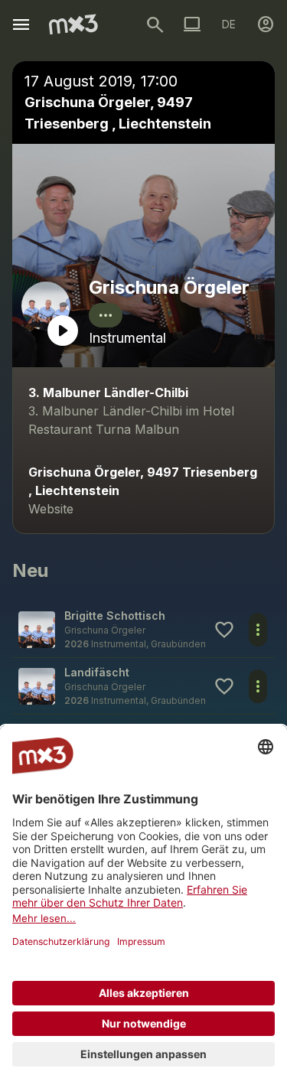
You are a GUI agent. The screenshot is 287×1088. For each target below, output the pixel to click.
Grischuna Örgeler (169, 287)
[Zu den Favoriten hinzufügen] (224, 630)
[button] (143, 629)
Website (50, 508)
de (229, 24)
